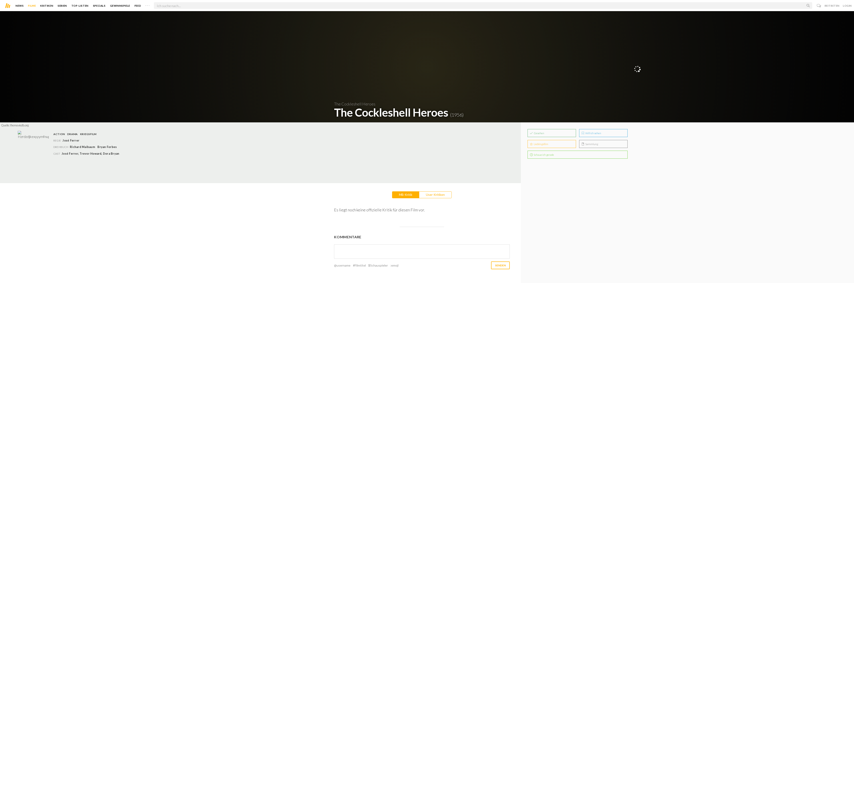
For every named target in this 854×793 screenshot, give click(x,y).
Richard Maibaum (82, 147)
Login (847, 5)
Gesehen (538, 133)
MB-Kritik (405, 194)
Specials (99, 5)
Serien (62, 5)
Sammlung (591, 144)
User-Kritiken (435, 194)
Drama (72, 134)
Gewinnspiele (120, 5)
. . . (147, 4)
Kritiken (46, 5)
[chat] (819, 5)
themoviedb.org (19, 125)
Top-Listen (80, 5)
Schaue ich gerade (543, 154)
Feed (138, 5)
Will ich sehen (593, 133)
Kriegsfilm (88, 134)
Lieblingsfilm (540, 144)
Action (59, 134)
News (20, 5)
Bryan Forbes (107, 147)
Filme (32, 5)
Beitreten (832, 5)
